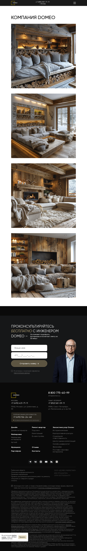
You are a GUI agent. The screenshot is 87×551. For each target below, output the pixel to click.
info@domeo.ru (54, 396)
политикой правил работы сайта (65, 522)
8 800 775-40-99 (58, 392)
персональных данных (22, 373)
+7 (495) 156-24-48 (22, 417)
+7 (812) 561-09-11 (56, 403)
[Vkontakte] (35, 462)
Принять (22, 537)
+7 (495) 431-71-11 (43, 2)
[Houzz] (51, 462)
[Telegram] (30, 462)
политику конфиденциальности (49, 488)
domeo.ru (35, 529)
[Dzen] (57, 462)
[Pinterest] (41, 462)
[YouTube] (46, 462)
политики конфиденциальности (32, 532)
